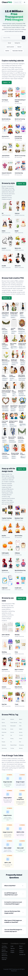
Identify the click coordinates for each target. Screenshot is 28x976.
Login (12, 946)
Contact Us (22, 954)
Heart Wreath (5, 410)
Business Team (19, 518)
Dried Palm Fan (22, 395)
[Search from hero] (23, 37)
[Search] (20, 2)
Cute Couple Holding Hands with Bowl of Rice (5, 423)
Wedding (4, 652)
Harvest (19, 46)
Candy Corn (17, 43)
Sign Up (13, 948)
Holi (3, 738)
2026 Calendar (6, 634)
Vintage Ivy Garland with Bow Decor (21, 438)
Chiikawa (17, 553)
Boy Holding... (15, 396)
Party (16, 652)
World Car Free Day (20, 119)
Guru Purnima (18, 535)
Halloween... (5, 378)
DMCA (20, 948)
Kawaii (16, 230)
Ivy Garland (20, 442)
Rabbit (20, 729)
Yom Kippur (5, 99)
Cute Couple (4, 426)
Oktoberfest (5, 136)
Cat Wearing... (23, 457)
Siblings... (12, 424)
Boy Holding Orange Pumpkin (14, 392)
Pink (20, 741)
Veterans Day (15, 362)
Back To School (19, 669)
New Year (4, 704)
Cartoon (17, 213)
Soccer (9, 43)
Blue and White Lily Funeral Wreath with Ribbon (12, 439)
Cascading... (11, 440)
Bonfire (7, 50)
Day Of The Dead (4, 442)
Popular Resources (4, 950)
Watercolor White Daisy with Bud (6, 361)
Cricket (21, 735)
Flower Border (13, 722)
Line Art (4, 248)
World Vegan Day (13, 347)
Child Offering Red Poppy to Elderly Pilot (5, 314)
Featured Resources (4, 954)
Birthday (17, 634)
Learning (4, 725)
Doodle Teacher (21, 347)
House (20, 738)
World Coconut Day (20, 155)
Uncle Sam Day (19, 173)
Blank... (13, 333)
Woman (21, 748)
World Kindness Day (20, 570)
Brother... (4, 346)
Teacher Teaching (7, 518)
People (3, 741)
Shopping (21, 745)
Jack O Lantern (10, 46)
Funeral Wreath (12, 442)
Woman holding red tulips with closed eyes (15, 454)
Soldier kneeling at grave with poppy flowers (6, 392)
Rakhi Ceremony (12, 381)
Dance (3, 722)
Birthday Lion (21, 331)
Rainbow (4, 745)
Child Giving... (5, 315)
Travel (16, 704)
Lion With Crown (21, 334)
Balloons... (13, 410)
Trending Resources (4, 946)
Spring (20, 732)
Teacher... (13, 317)
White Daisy (5, 364)
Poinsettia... (4, 333)
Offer (20, 725)
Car (11, 735)
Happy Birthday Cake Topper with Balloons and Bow (14, 407)
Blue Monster (5, 458)
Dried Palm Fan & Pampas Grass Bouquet (22, 392)
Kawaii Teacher (22, 378)
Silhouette (18, 265)
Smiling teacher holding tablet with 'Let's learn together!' (14, 314)
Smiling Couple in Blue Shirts (13, 422)
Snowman (4, 732)
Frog (20, 722)
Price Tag (4, 729)
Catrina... (4, 440)
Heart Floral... (5, 408)
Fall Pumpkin (5, 553)
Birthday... (13, 408)
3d (2, 213)
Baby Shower (18, 687)
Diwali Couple (5, 348)
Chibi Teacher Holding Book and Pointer (21, 376)
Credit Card (18, 588)
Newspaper (13, 725)
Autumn (4, 687)
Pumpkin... (4, 380)
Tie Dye (12, 748)
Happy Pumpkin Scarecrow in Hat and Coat (5, 377)
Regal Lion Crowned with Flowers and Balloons (21, 330)
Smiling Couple (13, 426)
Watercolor (18, 248)
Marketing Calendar (4, 958)
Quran (11, 729)
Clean (7, 2)
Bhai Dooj (23, 362)
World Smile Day (6, 119)
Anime (3, 230)
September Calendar (18, 50)
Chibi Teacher (22, 380)
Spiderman (5, 570)
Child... (3, 317)
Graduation (5, 669)
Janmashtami (5, 155)
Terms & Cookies (21, 951)
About (21, 946)
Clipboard (4, 588)
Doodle (4, 265)
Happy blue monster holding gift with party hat (6, 454)
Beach (20, 719)
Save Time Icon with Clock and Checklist (22, 407)
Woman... (23, 364)
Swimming (4, 748)
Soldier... (14, 364)
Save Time (21, 408)
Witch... (22, 315)
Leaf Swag (4, 331)
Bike (3, 735)
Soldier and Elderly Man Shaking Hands (15, 361)
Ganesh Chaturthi (6, 173)
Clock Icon (21, 410)
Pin (11, 741)
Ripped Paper (13, 745)
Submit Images (12, 951)
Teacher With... (14, 315)
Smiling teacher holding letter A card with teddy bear (22, 345)
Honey (11, 738)
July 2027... (14, 331)
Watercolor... (5, 362)
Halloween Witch (22, 318)
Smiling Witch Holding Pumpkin (22, 314)
